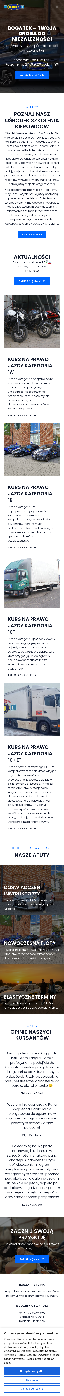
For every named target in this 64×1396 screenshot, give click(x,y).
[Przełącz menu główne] (57, 7)
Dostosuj (32, 1380)
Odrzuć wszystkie (32, 1389)
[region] (32, 1362)
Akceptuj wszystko (32, 1371)
